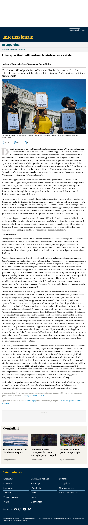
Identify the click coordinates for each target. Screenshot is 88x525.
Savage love (64, 483)
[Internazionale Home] (13, 472)
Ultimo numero (66, 488)
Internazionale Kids (68, 493)
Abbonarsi (74, 30)
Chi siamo (8, 479)
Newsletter (36, 502)
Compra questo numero (71, 401)
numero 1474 (30, 401)
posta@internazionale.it (34, 396)
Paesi (33, 493)
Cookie (24, 520)
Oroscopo (35, 483)
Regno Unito (45, 64)
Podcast (63, 479)
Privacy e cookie (10, 497)
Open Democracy (30, 64)
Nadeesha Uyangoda (11, 64)
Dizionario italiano (40, 479)
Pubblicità (36, 488)
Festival (7, 493)
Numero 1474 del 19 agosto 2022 (13, 49)
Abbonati (5, 404)
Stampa (19, 143)
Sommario (8, 488)
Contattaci (8, 483)
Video (6, 502)
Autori (34, 497)
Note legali (17, 520)
